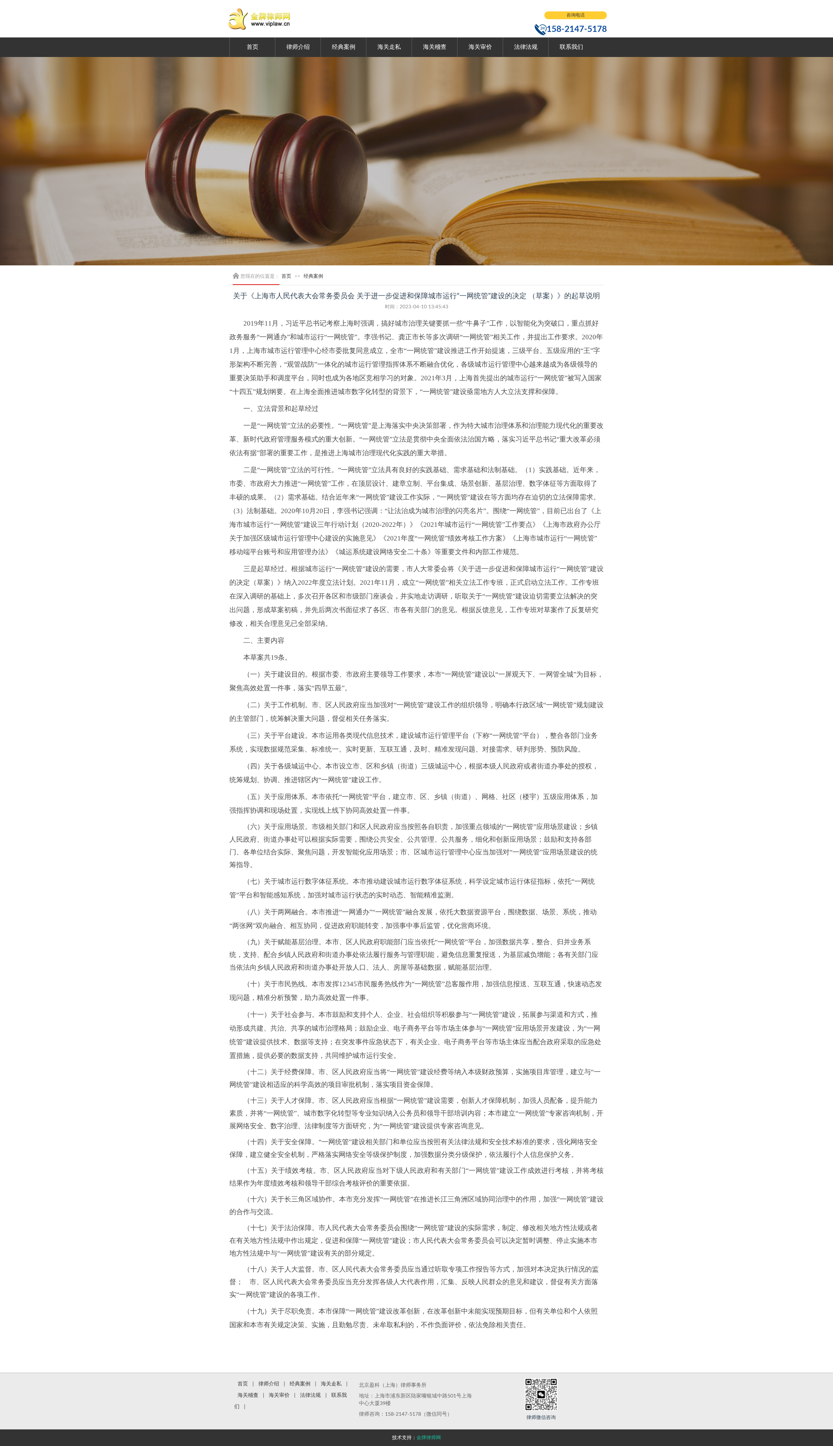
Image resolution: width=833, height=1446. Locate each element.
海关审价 (480, 47)
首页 (252, 47)
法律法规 (526, 47)
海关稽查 (434, 47)
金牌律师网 (428, 1437)
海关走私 (389, 47)
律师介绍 (298, 47)
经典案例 (343, 47)
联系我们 (571, 47)
